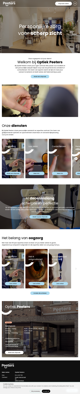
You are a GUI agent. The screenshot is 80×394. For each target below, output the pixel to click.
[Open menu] (75, 3)
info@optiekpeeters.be (12, 338)
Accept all (46, 391)
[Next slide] (76, 158)
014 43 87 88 (9, 341)
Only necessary (35, 391)
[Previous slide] (4, 158)
